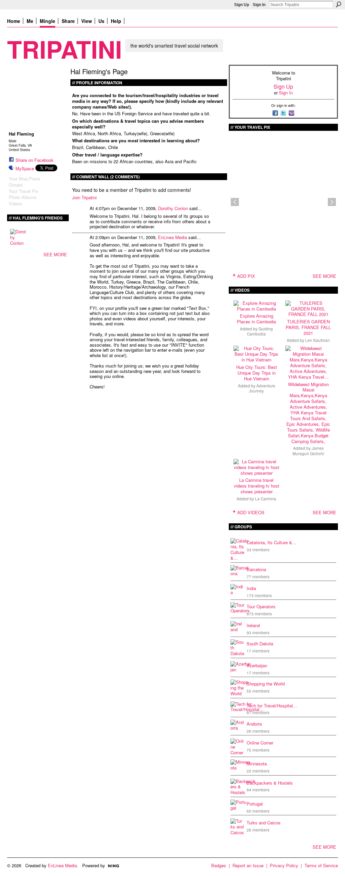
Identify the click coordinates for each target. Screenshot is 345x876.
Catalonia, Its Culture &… (271, 542)
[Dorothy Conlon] (18, 237)
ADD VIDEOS (250, 512)
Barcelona (256, 569)
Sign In (259, 4)
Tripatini (64, 48)
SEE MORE (55, 254)
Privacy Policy (284, 865)
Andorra (254, 724)
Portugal (255, 803)
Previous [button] (235, 202)
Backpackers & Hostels (270, 783)
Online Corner (260, 742)
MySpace (24, 168)
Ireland (253, 625)
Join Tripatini (84, 197)
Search (338, 4)
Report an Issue (247, 865)
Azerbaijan (257, 665)
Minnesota (257, 763)
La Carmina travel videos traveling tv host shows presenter (256, 486)
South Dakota (260, 643)
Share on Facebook (34, 160)
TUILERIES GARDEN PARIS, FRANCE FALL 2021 (308, 327)
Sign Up (241, 4)
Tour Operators (261, 606)
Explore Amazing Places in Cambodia (256, 319)
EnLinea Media (172, 237)
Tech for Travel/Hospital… (272, 705)
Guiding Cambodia (260, 331)
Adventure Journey (262, 388)
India (251, 588)
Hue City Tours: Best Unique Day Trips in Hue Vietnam (256, 373)
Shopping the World (266, 683)
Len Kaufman (317, 340)
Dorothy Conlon (173, 208)
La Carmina (265, 498)
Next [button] (332, 202)
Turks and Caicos (264, 822)
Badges (218, 865)
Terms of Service (321, 865)
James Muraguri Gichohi (308, 450)
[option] (283, 202)
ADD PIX (246, 276)
